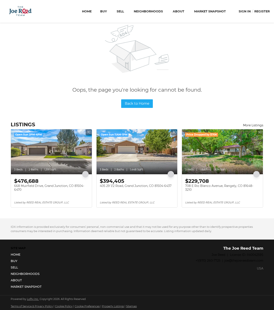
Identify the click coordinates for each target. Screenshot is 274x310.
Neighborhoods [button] (148, 11)
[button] (27, 254)
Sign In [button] (245, 11)
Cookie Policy (64, 306)
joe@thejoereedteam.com (243, 260)
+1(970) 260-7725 (208, 260)
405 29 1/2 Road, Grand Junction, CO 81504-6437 (135, 186)
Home (87, 11)
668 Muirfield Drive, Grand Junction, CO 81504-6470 (49, 188)
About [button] (178, 11)
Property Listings (113, 306)
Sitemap (131, 306)
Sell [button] (120, 11)
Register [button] (262, 11)
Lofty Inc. (33, 299)
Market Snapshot (210, 11)
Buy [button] (103, 11)
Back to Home (137, 103)
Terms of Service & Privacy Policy (32, 306)
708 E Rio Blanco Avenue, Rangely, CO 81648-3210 (219, 188)
